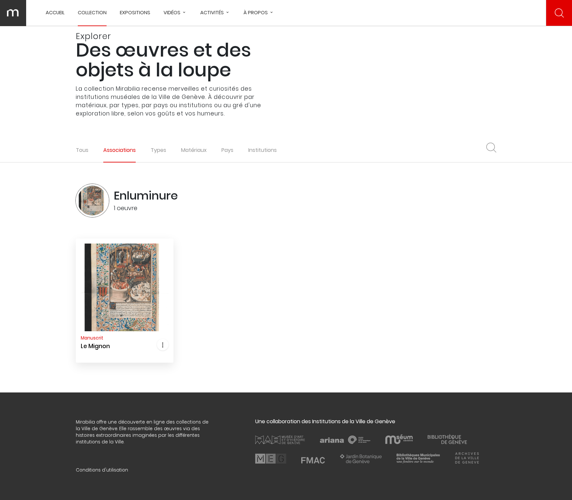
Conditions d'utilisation (102, 470)
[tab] (119, 150)
